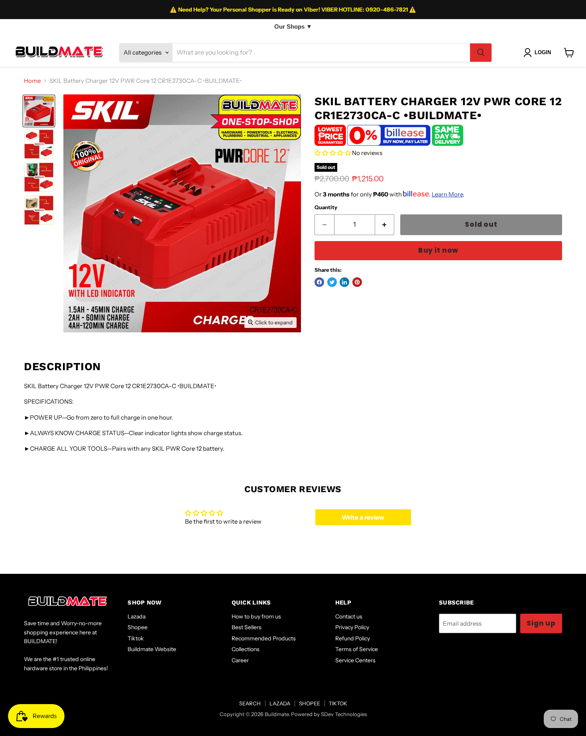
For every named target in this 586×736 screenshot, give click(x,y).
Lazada (137, 616)
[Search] (481, 52)
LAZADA (279, 703)
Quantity (326, 207)
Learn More (447, 194)
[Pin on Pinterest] (357, 282)
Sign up (541, 623)
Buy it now (438, 250)
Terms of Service (356, 649)
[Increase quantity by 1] (385, 224)
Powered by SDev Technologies (329, 714)
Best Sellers (247, 627)
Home (32, 80)
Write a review (363, 517)
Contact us (348, 616)
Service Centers (355, 660)
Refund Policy (352, 638)
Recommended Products (264, 638)
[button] (333, 153)
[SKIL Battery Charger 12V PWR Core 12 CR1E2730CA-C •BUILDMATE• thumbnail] (39, 111)
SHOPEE (309, 703)
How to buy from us (256, 616)
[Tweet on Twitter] (332, 282)
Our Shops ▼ (293, 26)
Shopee (137, 627)
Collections (246, 649)
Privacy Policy (352, 627)
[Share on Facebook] (319, 282)
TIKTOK (338, 703)
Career (240, 660)
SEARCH (250, 703)
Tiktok (136, 638)
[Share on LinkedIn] (344, 282)
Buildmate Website (152, 649)
